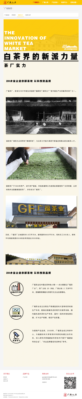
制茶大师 (28, 15)
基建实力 (20, 15)
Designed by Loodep (23, 397)
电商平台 (64, 2)
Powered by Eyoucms (13, 397)
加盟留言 (44, 382)
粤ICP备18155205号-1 (8, 395)
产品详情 (25, 377)
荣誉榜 (14, 15)
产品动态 (54, 2)
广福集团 (36, 2)
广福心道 (45, 2)
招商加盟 (73, 2)
